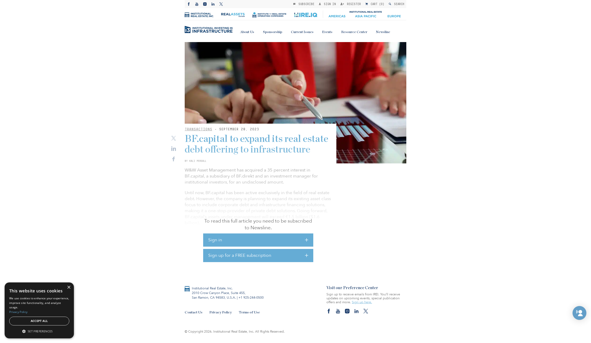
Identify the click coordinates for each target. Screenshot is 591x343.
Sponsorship (272, 32)
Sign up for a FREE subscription (239, 255)
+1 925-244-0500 (251, 297)
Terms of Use (249, 312)
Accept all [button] (39, 321)
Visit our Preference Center (352, 288)
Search (398, 4)
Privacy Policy (220, 312)
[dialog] (39, 310)
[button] (579, 313)
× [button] (68, 287)
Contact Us (193, 312)
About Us (247, 32)
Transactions (198, 129)
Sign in (215, 240)
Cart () (376, 4)
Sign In (329, 4)
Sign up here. (362, 302)
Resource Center (354, 32)
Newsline (383, 32)
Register (353, 4)
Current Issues (302, 32)
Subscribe (305, 4)
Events (327, 32)
